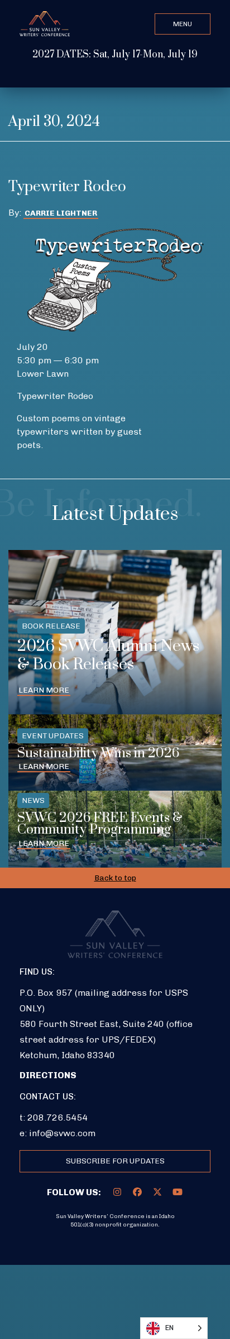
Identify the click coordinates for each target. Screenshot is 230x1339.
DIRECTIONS (48, 1075)
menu (182, 24)
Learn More (43, 690)
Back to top (115, 878)
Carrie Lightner (61, 213)
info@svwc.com (62, 1133)
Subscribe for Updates (115, 1161)
